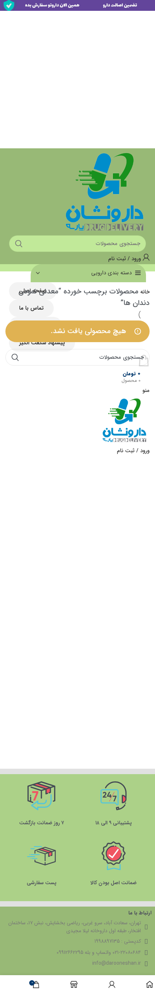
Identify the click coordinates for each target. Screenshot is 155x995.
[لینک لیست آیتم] (76, 952)
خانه (144, 292)
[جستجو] (15, 357)
